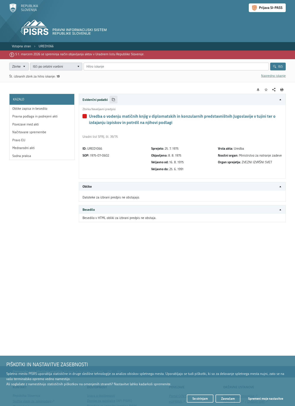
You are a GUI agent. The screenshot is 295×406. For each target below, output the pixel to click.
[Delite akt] (274, 90)
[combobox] (56, 67)
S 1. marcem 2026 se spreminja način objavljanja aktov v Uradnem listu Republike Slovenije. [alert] (79, 54)
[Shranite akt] (266, 90)
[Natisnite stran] (282, 90)
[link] (21, 46)
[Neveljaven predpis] (84, 116)
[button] (182, 99)
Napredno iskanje (273, 76)
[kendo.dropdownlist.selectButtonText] (78, 66)
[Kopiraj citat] (113, 100)
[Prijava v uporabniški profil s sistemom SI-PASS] (267, 7)
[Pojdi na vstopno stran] (23, 11)
